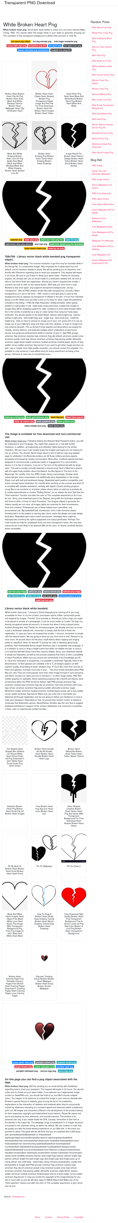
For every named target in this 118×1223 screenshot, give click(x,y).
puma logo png (65, 1071)
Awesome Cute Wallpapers (99, 220)
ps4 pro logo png (48, 1071)
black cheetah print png (35, 425)
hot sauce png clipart (20, 41)
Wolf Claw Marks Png (101, 113)
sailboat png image (71, 591)
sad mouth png (50, 596)
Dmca (37, 1217)
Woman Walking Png (101, 94)
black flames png (56, 425)
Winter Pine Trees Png (102, 32)
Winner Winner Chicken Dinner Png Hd (102, 126)
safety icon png (33, 596)
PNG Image (97, 165)
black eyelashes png (46, 421)
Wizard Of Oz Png (100, 138)
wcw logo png (41, 244)
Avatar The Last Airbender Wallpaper (101, 172)
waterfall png (16, 239)
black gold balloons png (37, 417)
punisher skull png (65, 1066)
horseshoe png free (37, 45)
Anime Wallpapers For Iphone (102, 186)
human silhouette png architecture (33, 50)
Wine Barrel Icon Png (101, 27)
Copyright (78, 1217)
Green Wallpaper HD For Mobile (103, 211)
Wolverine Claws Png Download (101, 145)
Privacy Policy (63, 1217)
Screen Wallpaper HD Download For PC (102, 262)
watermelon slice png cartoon (18, 244)
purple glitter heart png (23, 1062)
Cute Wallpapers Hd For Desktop (103, 248)
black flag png (57, 417)
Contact (48, 1217)
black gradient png (65, 421)
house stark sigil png (16, 45)
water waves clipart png (35, 248)
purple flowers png (23, 1066)
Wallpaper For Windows (103, 240)
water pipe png (31, 239)
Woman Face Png (100, 88)
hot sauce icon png (72, 45)
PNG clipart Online (100, 198)
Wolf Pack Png (98, 55)
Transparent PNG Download (29, 2)
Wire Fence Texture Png (103, 74)
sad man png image (17, 591)
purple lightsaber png (44, 1066)
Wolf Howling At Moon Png (102, 40)
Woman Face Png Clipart (100, 82)
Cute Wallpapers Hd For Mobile (103, 234)
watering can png (56, 248)
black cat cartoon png (24, 421)
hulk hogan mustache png (65, 41)
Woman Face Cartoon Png (102, 48)
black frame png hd (74, 417)
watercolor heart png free (52, 239)
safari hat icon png (44, 600)
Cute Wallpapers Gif (101, 254)
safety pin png (35, 591)
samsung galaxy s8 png (69, 596)
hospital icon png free (61, 50)
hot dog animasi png (42, 41)
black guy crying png (14, 417)
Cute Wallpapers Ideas (102, 226)
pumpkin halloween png (27, 1071)
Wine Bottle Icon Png (101, 60)
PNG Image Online (100, 179)
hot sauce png (55, 45)
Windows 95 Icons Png (102, 133)
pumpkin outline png (45, 1062)
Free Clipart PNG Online (103, 204)
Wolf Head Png (99, 119)
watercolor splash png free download (66, 244)
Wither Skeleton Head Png (102, 68)
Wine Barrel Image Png (102, 152)
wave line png (72, 239)
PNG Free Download (101, 193)
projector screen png (66, 1062)
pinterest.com (18, 1196)
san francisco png (16, 596)
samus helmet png (52, 591)
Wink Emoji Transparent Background (103, 107)
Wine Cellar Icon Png (101, 99)
